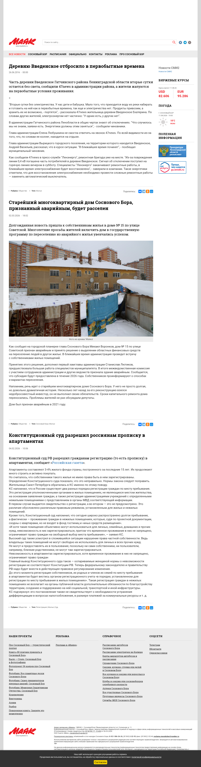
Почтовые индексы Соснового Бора (122, 696)
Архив (12, 702)
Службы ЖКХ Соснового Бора (119, 700)
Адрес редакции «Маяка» (64, 727)
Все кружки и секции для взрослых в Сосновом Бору (124, 676)
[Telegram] (143, 191)
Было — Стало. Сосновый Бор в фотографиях (25, 661)
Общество (23, 191)
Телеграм (154, 645)
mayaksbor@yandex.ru (78, 733)
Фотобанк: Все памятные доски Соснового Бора (26, 675)
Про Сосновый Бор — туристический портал (29, 647)
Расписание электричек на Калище (123, 652)
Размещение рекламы (63, 736)
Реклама (111, 54)
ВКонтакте (155, 648)
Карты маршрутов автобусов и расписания (120, 658)
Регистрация (41, 607)
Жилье (39, 191)
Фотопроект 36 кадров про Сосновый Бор (29, 668)
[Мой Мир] (151, 191)
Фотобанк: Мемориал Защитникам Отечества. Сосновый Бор (28, 689)
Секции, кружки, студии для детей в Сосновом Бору (122, 669)
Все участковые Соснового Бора (121, 692)
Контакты (95, 54)
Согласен (100, 762)
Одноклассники (158, 652)
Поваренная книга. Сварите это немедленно (26, 712)
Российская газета (67, 462)
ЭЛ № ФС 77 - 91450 (93, 731)
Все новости (17, 54)
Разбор (12, 706)
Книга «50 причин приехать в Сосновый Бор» (25, 654)
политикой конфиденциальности (146, 757)
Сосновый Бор (37, 54)
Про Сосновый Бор (132, 54)
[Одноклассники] (147, 191)
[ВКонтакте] (140, 191)
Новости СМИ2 (165, 71)
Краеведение (16, 694)
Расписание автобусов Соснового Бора (115, 647)
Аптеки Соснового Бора (116, 688)
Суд (56, 607)
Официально (77, 54)
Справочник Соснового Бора (118, 663)
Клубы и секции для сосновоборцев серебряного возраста (123, 683)
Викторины (15, 698)
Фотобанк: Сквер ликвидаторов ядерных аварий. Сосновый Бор (27, 682)
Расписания (58, 54)
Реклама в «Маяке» (66, 645)
